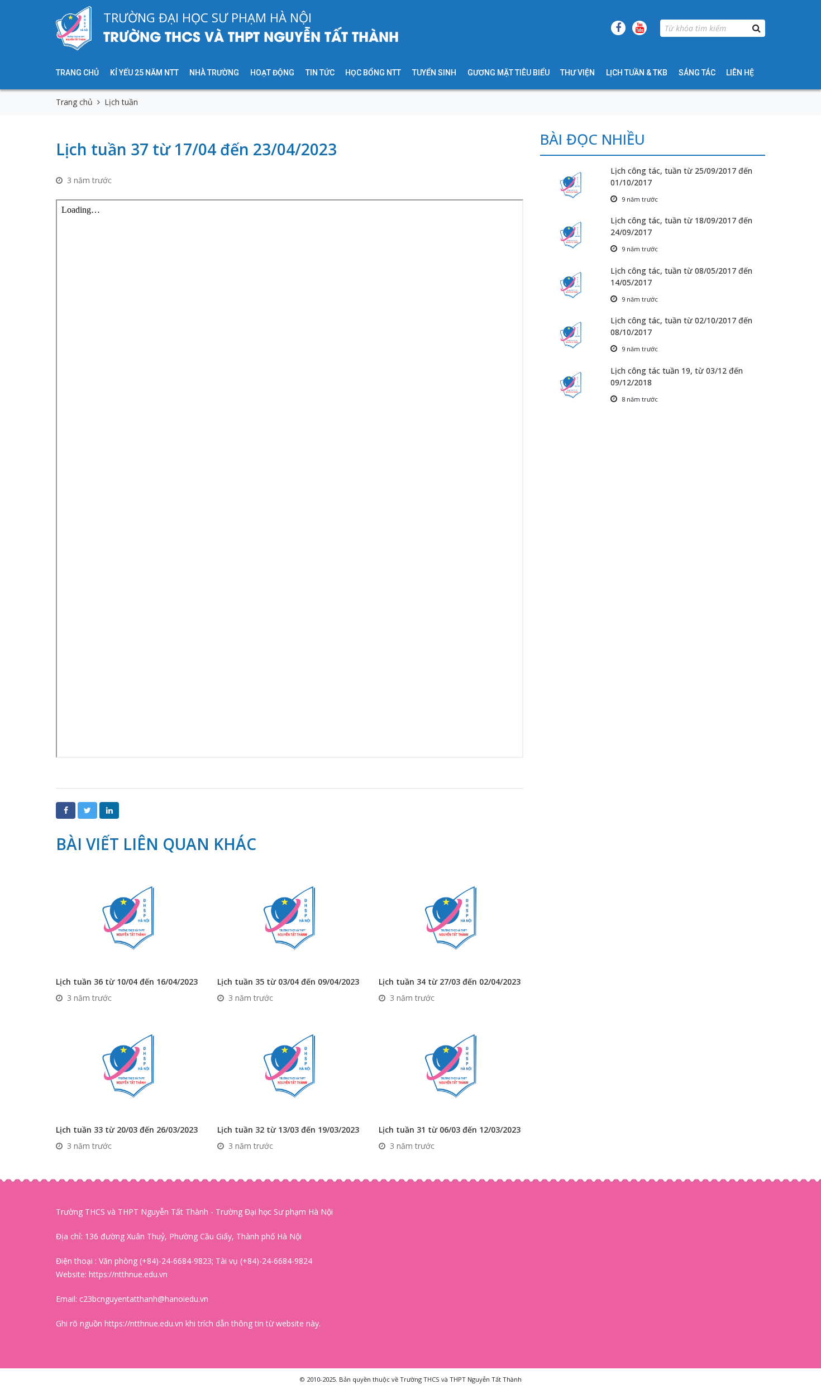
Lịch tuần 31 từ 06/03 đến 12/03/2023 (450, 1129)
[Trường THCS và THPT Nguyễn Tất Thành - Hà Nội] (74, 28)
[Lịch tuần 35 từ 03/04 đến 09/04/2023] (289, 916)
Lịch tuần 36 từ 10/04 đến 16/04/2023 (127, 981)
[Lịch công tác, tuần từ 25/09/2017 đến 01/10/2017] (575, 185)
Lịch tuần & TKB (636, 72)
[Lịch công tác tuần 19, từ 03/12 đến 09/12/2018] (575, 385)
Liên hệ (740, 72)
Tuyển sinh (434, 72)
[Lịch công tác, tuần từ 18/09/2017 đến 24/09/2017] (575, 234)
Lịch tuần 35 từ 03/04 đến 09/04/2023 (288, 981)
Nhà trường (214, 72)
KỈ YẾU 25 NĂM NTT (144, 72)
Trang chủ (77, 72)
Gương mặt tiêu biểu (508, 72)
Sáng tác (697, 72)
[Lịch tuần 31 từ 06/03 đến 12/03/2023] (451, 1064)
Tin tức (320, 72)
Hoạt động (272, 72)
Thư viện (577, 72)
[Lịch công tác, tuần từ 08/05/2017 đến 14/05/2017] (575, 285)
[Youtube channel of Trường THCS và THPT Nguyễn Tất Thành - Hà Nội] (639, 28)
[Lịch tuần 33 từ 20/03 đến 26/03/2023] (128, 1064)
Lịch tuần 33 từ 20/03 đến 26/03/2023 (127, 1129)
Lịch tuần (121, 102)
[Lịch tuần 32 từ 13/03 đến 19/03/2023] (289, 1064)
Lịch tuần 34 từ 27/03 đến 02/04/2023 (450, 981)
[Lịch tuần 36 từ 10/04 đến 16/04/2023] (128, 916)
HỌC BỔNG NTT (373, 72)
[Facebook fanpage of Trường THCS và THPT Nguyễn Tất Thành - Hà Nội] (618, 28)
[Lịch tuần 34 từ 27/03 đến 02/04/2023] (451, 916)
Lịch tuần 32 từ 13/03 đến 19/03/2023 (288, 1129)
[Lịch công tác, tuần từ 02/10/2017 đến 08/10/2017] (575, 334)
